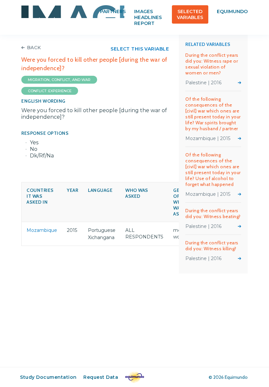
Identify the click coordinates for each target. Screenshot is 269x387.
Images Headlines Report (147, 17)
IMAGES (72, 11)
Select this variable (140, 49)
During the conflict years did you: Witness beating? (213, 213)
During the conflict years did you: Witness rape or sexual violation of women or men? (211, 64)
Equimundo (232, 11)
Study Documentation (48, 377)
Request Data (100, 377)
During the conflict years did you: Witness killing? (211, 246)
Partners (113, 11)
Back (34, 48)
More (239, 82)
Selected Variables (190, 14)
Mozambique (42, 230)
